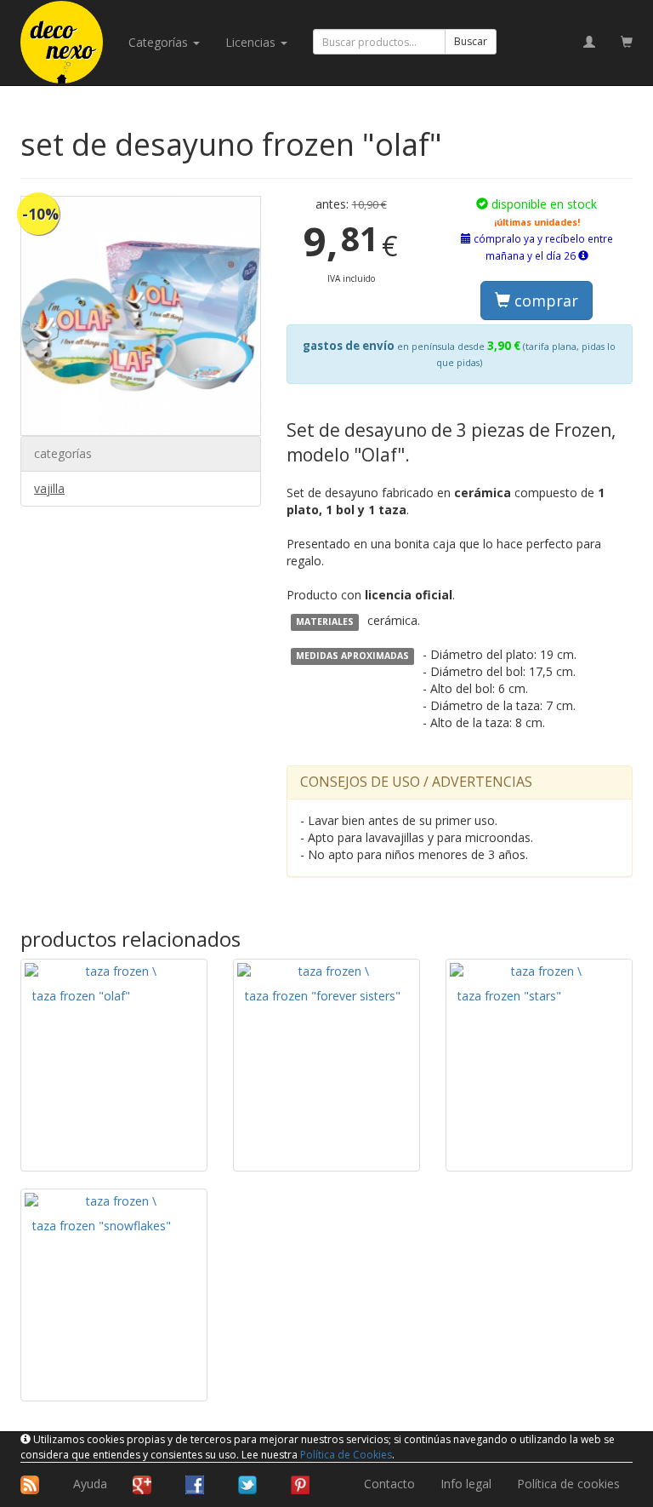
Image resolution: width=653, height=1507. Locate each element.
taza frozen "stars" (509, 996)
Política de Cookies (346, 1454)
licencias (252, 42)
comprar (544, 300)
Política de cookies (568, 1483)
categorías (159, 42)
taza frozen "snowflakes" (101, 1226)
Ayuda (90, 1483)
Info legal (465, 1483)
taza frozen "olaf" (81, 996)
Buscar (470, 41)
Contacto (389, 1483)
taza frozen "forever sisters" (322, 996)
